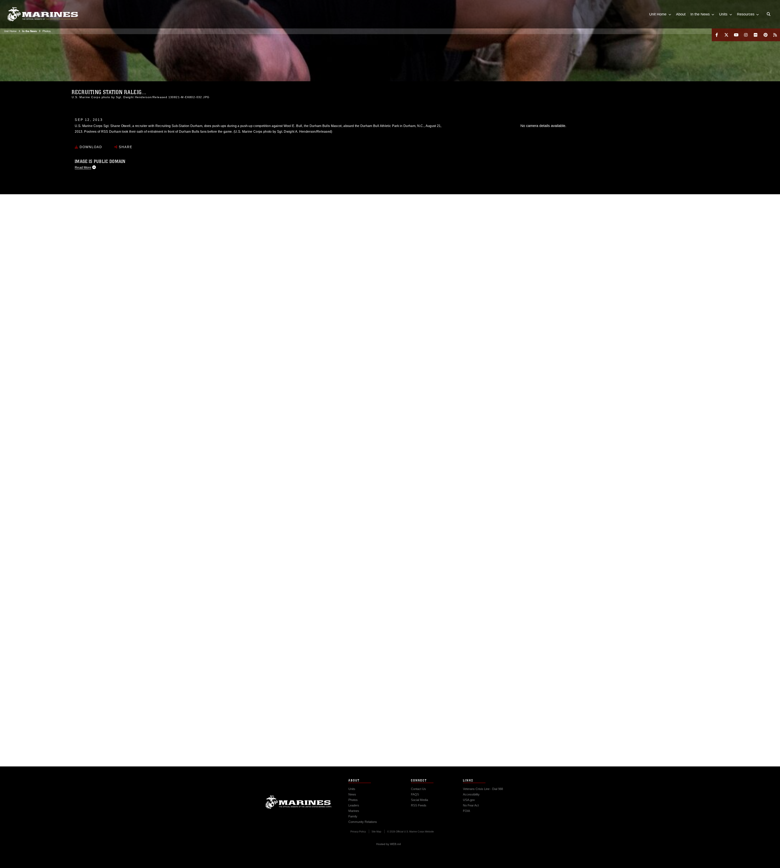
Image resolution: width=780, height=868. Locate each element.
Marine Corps (298, 802)
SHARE (125, 147)
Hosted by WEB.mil (388, 844)
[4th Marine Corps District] (42, 14)
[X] (726, 34)
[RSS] (775, 34)
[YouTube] (736, 34)
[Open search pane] (768, 14)
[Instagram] (746, 34)
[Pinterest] (765, 34)
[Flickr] (755, 34)
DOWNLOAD (90, 147)
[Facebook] (717, 34)
